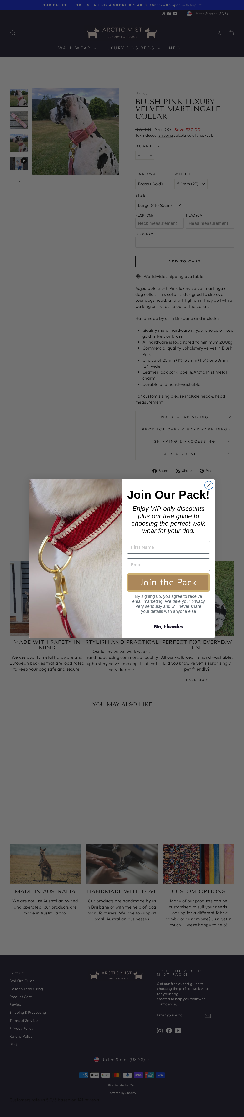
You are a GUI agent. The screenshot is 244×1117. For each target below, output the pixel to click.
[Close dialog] (209, 485)
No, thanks (168, 626)
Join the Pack (168, 582)
